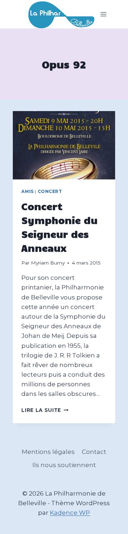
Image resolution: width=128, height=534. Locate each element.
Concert (50, 191)
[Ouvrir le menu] (103, 14)
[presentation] (64, 145)
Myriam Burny (48, 263)
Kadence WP (70, 512)
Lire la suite (44, 410)
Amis (27, 191)
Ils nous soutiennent (64, 464)
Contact (94, 451)
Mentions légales (48, 451)
